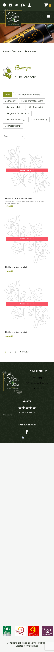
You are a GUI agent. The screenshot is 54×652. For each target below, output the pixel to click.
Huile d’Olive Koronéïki (18, 198)
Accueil (6, 51)
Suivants (24, 352)
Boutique (16, 51)
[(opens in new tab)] (47, 631)
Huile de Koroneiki (16, 267)
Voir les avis (7, 415)
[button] (7, 94)
